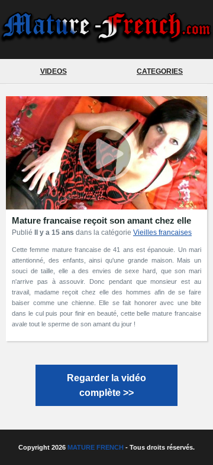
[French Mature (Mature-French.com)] (106, 39)
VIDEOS (53, 71)
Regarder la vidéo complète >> (106, 385)
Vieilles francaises (162, 232)
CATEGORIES (160, 71)
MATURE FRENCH (95, 447)
